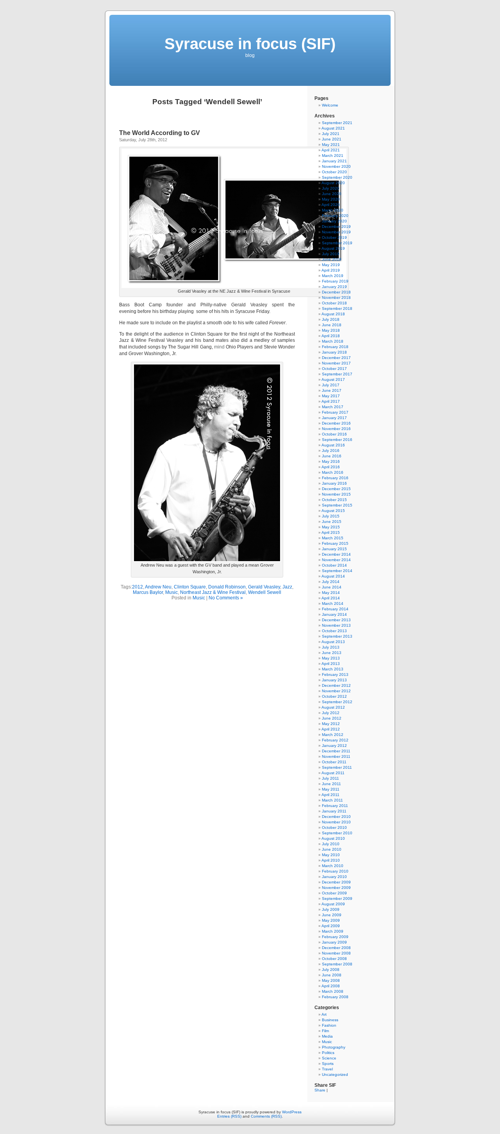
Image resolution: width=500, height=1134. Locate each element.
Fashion (329, 1025)
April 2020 (330, 205)
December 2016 (336, 423)
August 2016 (333, 445)
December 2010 (336, 816)
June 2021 (331, 139)
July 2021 (330, 134)
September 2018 (337, 308)
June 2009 (331, 915)
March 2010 (332, 866)
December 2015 (336, 489)
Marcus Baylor (148, 592)
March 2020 (332, 210)
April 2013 (330, 663)
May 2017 (331, 396)
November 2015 (336, 494)
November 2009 (336, 887)
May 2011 (330, 789)
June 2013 (331, 653)
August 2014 (333, 576)
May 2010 (331, 855)
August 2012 (333, 707)
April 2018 (330, 336)
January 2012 (334, 745)
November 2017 (336, 363)
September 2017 (337, 374)
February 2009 (335, 937)
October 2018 (334, 303)
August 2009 (333, 904)
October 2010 (334, 827)
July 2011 (330, 778)
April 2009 (330, 926)
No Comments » (226, 598)
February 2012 (335, 740)
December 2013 (336, 620)
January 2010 (334, 876)
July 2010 (330, 844)
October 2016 (334, 434)
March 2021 (332, 155)
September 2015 (337, 505)
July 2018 (330, 319)
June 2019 (331, 259)
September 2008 (337, 964)
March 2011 (332, 800)
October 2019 (334, 237)
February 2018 (335, 347)
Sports (328, 1063)
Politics (328, 1052)
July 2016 (330, 450)
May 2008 (331, 980)
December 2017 (336, 357)
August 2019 (333, 248)
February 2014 (335, 609)
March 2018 (332, 341)
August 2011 (333, 773)
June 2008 (331, 975)
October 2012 (334, 696)
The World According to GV (159, 133)
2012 (137, 587)
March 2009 (332, 931)
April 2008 (330, 986)
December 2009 (336, 882)
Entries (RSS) (229, 1116)
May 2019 (331, 265)
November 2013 (336, 625)
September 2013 (337, 636)
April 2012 (330, 729)
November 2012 (336, 691)
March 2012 (332, 734)
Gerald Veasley (264, 587)
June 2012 (331, 718)
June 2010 (331, 849)
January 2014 (334, 614)
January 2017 (334, 418)
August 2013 (333, 642)
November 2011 (336, 756)
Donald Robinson (227, 587)
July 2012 (330, 713)
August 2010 (333, 838)
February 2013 (335, 674)
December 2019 (336, 226)
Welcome (330, 105)
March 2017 (332, 407)
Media (327, 1036)
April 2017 (330, 401)
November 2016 (336, 429)
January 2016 (334, 483)
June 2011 (331, 784)
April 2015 (330, 532)
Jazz (287, 587)
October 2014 (334, 565)
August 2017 (333, 379)
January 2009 (334, 942)
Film (325, 1031)
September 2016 (337, 439)
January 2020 (334, 221)
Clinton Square (190, 587)
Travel (327, 1069)
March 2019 (332, 276)
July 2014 (330, 581)
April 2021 (330, 150)
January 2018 (334, 352)
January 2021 (334, 161)
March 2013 (332, 669)
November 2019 (336, 232)
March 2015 (332, 538)
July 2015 (330, 516)
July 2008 (330, 969)
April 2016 (330, 467)
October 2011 (334, 762)
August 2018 (333, 314)
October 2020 (334, 172)
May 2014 (331, 592)
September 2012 (337, 702)
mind (219, 347)
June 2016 (331, 456)
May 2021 (331, 144)
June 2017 (331, 390)
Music (171, 592)
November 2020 (336, 166)
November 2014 (336, 560)
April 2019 (330, 270)
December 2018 (336, 292)
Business (330, 1020)
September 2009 (337, 898)
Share (319, 1090)
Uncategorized (335, 1074)
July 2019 (330, 254)
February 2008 (335, 997)
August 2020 (333, 183)
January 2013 (334, 680)
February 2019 (335, 281)
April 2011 (330, 795)
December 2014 (336, 554)
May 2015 (331, 527)
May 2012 (331, 724)
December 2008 (336, 948)
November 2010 (336, 822)
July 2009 (330, 909)
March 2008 (332, 991)
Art (324, 1014)
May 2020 (331, 199)
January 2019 (334, 286)
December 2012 (336, 685)
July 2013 (330, 647)
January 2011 (334, 811)
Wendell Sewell (264, 592)
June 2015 (331, 521)
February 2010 (335, 871)
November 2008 (336, 953)
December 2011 (336, 751)
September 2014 (337, 571)
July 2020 (330, 188)
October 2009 (334, 893)
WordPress (292, 1112)
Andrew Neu (158, 587)
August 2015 (333, 510)
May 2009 (331, 920)
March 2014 (332, 603)
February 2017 (335, 412)
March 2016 (332, 472)
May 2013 (331, 658)
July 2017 (330, 385)
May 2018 (331, 330)
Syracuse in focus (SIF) (250, 43)
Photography (333, 1047)
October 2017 (334, 368)
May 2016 (331, 461)
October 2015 (334, 500)
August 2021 (333, 128)
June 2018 (331, 325)
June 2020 (331, 194)
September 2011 (337, 767)
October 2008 (334, 958)
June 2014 (331, 587)
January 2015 (334, 549)
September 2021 (337, 123)
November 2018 (336, 297)
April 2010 (330, 860)
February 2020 (335, 215)
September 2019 (337, 243)
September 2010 (337, 833)
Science (329, 1058)
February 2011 (335, 805)
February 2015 (335, 543)
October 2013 (334, 631)
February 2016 (335, 478)
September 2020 (337, 177)
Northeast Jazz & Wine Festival (213, 592)
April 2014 (330, 598)
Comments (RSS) (266, 1116)
